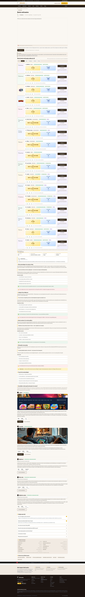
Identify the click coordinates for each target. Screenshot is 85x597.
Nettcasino (54, 557)
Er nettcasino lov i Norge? (42, 533)
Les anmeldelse (62, 144)
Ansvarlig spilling (65, 595)
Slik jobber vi (61, 578)
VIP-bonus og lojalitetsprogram (37, 557)
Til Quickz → (62, 241)
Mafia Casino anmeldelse (21, 557)
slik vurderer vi (66, 58)
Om (62, 595)
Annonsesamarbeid (62, 582)
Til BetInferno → (62, 219)
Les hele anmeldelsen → (22, 472)
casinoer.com (45, 541)
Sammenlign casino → (65, 0)
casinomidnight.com (46, 546)
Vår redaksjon (33, 583)
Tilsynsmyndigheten (21, 549)
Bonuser (51, 579)
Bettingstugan (20, 547)
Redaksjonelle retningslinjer (63, 579)
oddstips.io (19, 544)
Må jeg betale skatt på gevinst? (42, 536)
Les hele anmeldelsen (27, 421)
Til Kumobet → (62, 153)
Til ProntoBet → (62, 208)
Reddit (19, 546)
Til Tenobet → (62, 186)
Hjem (18, 8)
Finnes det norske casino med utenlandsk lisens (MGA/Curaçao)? (42, 528)
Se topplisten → (64, 3)
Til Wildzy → (62, 142)
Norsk (20, 583)
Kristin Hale (33, 580)
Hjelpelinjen (44, 549)
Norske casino (20, 559)
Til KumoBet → (20, 454)
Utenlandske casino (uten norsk (47, 557)
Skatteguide (52, 583)
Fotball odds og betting (61, 557)
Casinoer (51, 578)
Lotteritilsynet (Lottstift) (21, 541)
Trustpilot (44, 544)
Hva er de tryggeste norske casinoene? (42, 516)
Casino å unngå (52, 582)
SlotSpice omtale (28, 557)
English (25, 583)
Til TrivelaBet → (62, 197)
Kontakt (42, 580)
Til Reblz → (62, 230)
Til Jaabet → (62, 175)
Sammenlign (21, 8)
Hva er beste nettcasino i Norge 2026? (42, 525)
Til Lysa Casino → (62, 164)
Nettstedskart (52, 586)
